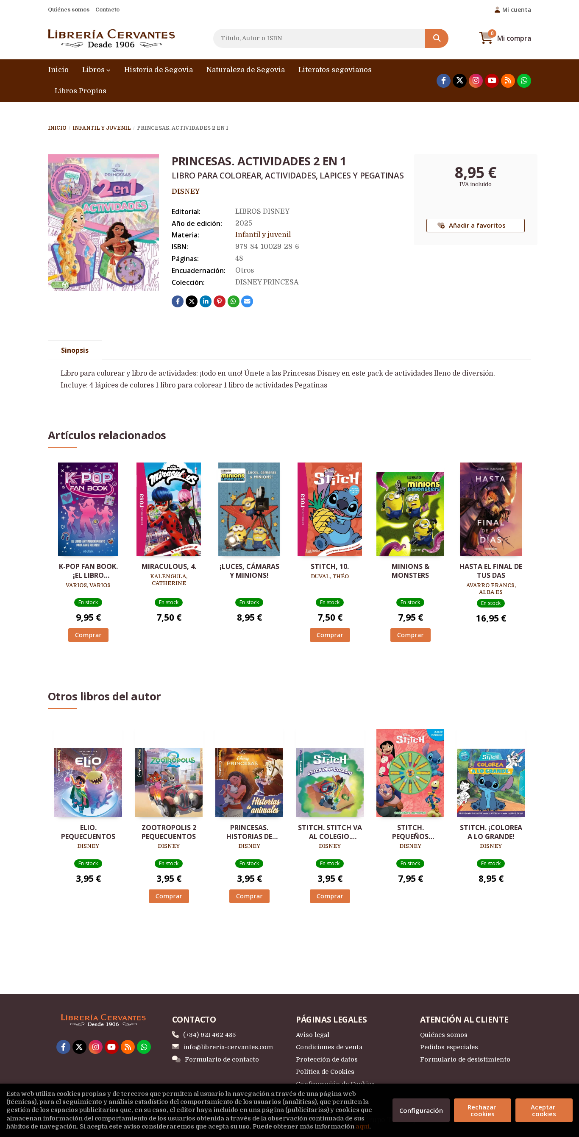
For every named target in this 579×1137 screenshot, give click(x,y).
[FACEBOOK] (444, 81)
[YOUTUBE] (492, 81)
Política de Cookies (325, 1071)
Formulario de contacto (222, 1059)
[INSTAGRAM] (476, 81)
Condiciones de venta (329, 1047)
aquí (362, 1126)
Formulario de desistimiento (465, 1059)
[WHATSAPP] (524, 81)
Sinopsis (75, 350)
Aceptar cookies (544, 1110)
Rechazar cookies (483, 1110)
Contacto (107, 9)
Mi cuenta (516, 10)
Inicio (57, 128)
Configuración (421, 1110)
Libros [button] (94, 70)
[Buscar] (436, 38)
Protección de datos (327, 1059)
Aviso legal (312, 1034)
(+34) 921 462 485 (209, 1034)
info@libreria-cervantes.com (228, 1047)
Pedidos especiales (449, 1047)
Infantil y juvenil (101, 128)
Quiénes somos (68, 9)
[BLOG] (508, 81)
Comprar (88, 635)
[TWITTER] (460, 81)
